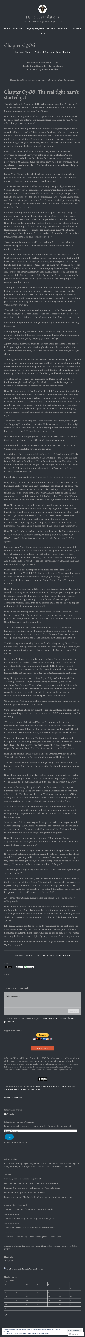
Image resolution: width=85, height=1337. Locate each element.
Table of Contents (44, 52)
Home (7, 29)
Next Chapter (63, 52)
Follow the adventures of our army (19, 1122)
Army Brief (17, 29)
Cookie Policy (46, 1333)
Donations (63, 29)
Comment (73, 1011)
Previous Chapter (24, 52)
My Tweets (9, 1114)
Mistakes (51, 29)
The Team (76, 29)
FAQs (42, 33)
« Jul (6, 1315)
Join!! (9, 1137)
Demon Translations (42, 17)
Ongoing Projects (34, 29)
